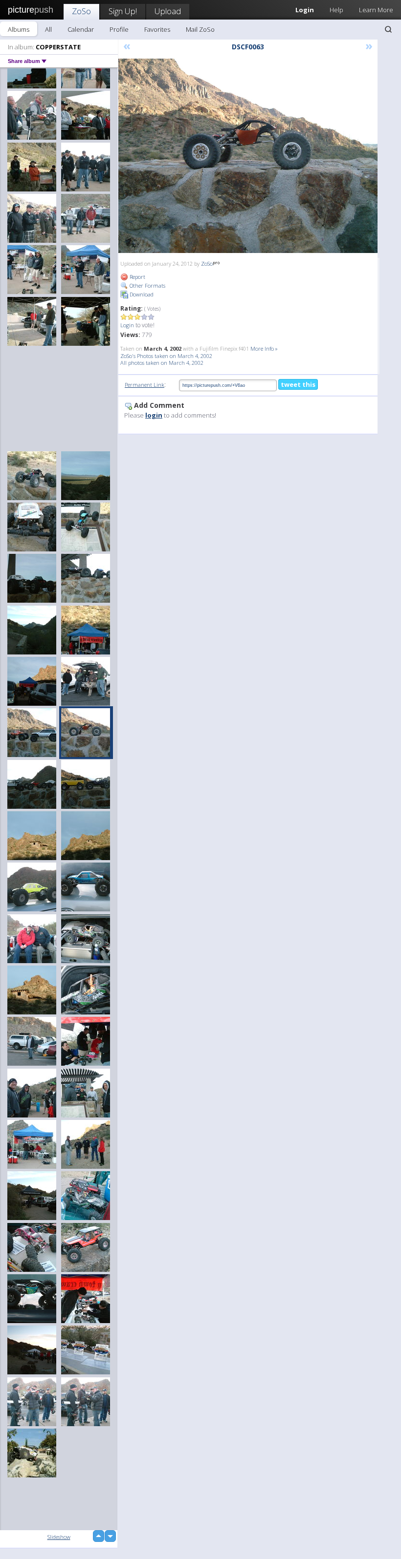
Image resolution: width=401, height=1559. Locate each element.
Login (127, 325)
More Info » (264, 348)
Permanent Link (144, 384)
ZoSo (81, 11)
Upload (168, 11)
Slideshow (58, 1536)
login (153, 415)
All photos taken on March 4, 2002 (161, 362)
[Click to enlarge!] (248, 156)
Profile (119, 29)
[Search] (388, 29)
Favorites (157, 29)
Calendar (80, 29)
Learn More (376, 9)
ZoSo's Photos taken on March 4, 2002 (166, 355)
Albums (18, 29)
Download (141, 294)
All (48, 29)
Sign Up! (123, 11)
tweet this (298, 384)
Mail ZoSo (200, 29)
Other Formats (146, 285)
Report (136, 276)
